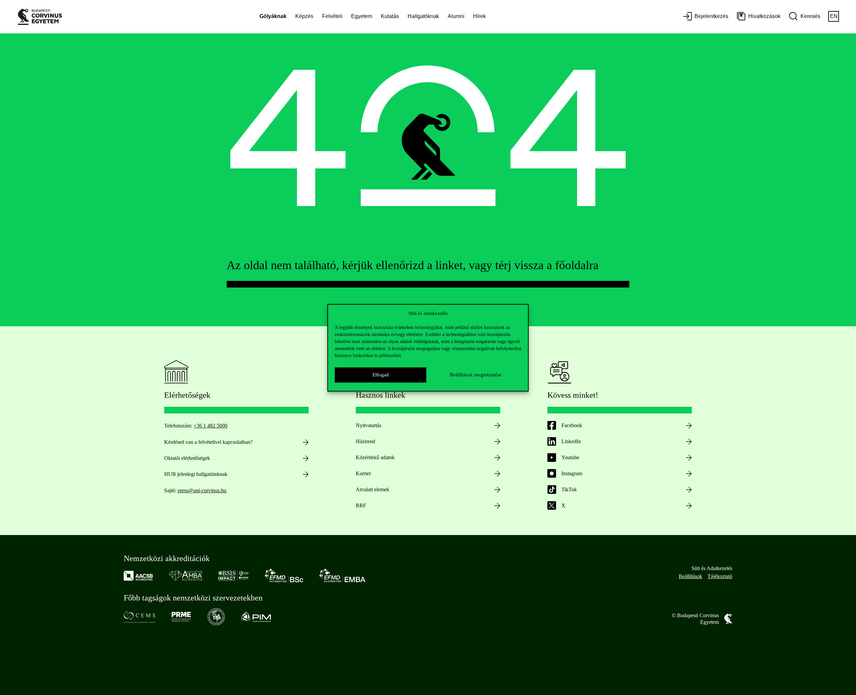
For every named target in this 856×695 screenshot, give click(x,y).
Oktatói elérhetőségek (187, 458)
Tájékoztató (720, 576)
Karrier (363, 473)
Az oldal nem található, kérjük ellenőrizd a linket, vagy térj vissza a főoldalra (413, 265)
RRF (361, 505)
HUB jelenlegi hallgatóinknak (195, 474)
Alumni (456, 16)
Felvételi (332, 16)
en (834, 16)
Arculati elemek (372, 489)
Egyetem (361, 16)
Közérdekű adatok (375, 457)
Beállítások (690, 576)
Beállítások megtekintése (476, 374)
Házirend (365, 441)
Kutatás (390, 16)
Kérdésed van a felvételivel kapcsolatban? (208, 442)
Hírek (479, 16)
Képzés (304, 16)
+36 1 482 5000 (210, 425)
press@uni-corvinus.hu (202, 490)
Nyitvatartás (368, 425)
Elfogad (380, 374)
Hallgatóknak (423, 16)
